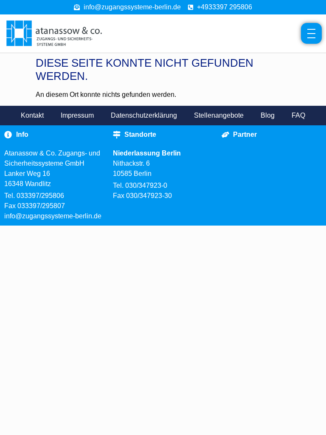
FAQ (298, 115)
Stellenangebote (219, 115)
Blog (268, 115)
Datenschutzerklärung (144, 115)
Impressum (77, 115)
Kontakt (32, 115)
